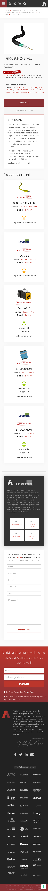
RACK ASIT (24, 852)
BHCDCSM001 (24, 368)
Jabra (24, 821)
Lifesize (37, 829)
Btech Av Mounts (11, 798)
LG (24, 829)
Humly (37, 813)
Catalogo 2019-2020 (32, 537)
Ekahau (11, 805)
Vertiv (24, 805)
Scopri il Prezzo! (13, 72)
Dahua (37, 798)
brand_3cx (11, 775)
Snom (11, 867)
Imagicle (11, 821)
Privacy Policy (29, 692)
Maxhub (11, 836)
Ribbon (37, 852)
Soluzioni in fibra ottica (28, 12)
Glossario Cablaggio (32, 525)
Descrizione (24, 102)
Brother (37, 790)
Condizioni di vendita (35, 889)
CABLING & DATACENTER (20, 10)
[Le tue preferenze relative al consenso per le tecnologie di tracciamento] (43, 886)
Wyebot (24, 875)
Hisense (24, 813)
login (24, 184)
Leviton (18, 90)
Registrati (8, 75)
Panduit (24, 844)
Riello (11, 859)
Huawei (37, 875)
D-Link (24, 798)
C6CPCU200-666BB (24, 202)
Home (7, 10)
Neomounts (37, 836)
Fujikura (11, 813)
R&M (24, 867)
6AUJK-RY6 (24, 308)
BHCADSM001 (24, 429)
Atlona (37, 782)
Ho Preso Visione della (20, 692)
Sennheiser (37, 859)
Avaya (11, 790)
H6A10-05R (24, 255)
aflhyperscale (11, 782)
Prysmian (11, 852)
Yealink (11, 875)
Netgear (11, 844)
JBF (37, 821)
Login (22, 75)
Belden (24, 790)
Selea (24, 859)
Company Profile (17, 524)
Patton (37, 844)
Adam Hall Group (37, 775)
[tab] (24, 103)
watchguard (37, 867)
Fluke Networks (37, 805)
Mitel (24, 836)
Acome (24, 775)
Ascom (24, 782)
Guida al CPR (17, 536)
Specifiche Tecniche (24, 110)
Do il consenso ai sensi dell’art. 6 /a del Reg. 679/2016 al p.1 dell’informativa (26, 698)
